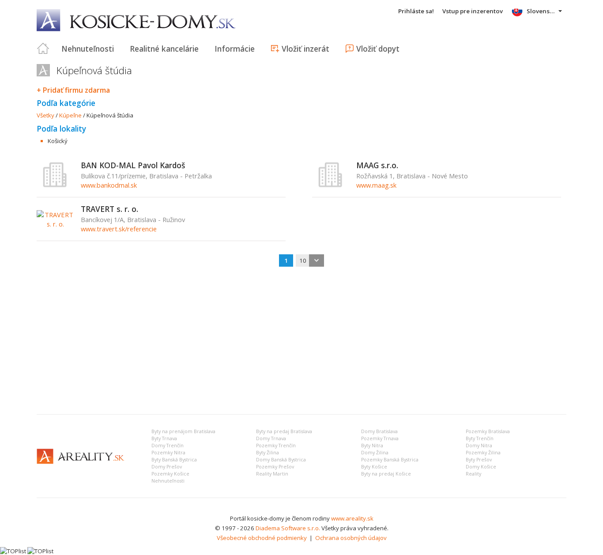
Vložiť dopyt (377, 48)
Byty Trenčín (480, 438)
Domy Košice (481, 467)
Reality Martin (272, 474)
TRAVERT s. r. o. (109, 209)
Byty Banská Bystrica (174, 460)
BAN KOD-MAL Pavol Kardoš (133, 165)
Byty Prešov (479, 460)
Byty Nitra (372, 445)
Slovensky (541, 11)
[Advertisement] (301, 341)
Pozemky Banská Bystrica (389, 460)
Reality (473, 474)
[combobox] (310, 260)
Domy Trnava (271, 438)
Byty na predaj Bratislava (284, 431)
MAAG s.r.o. (377, 165)
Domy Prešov (166, 467)
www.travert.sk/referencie (119, 228)
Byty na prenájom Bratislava (183, 431)
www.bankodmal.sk (109, 185)
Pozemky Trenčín (276, 445)
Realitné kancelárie (164, 48)
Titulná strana (43, 48)
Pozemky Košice (170, 474)
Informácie (235, 48)
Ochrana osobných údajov (351, 538)
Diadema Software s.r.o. (288, 528)
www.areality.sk (352, 518)
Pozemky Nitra (168, 452)
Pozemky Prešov (275, 467)
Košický (58, 141)
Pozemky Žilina (483, 452)
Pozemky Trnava (380, 438)
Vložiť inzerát (305, 48)
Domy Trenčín (167, 445)
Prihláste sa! (416, 11)
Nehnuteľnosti (87, 48)
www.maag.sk (376, 185)
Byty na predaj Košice (386, 474)
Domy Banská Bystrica (281, 460)
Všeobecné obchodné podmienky (262, 538)
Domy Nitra (479, 445)
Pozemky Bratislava (488, 431)
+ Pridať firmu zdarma (73, 90)
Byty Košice (374, 467)
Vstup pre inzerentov (472, 11)
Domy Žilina (374, 452)
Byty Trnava (164, 438)
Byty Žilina (267, 452)
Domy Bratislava (379, 431)
